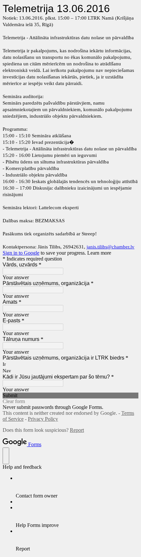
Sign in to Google (21, 253)
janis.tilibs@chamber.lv (110, 246)
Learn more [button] (99, 253)
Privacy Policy (43, 419)
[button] (70, 395)
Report (77, 430)
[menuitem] (77, 487)
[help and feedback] (6, 455)
